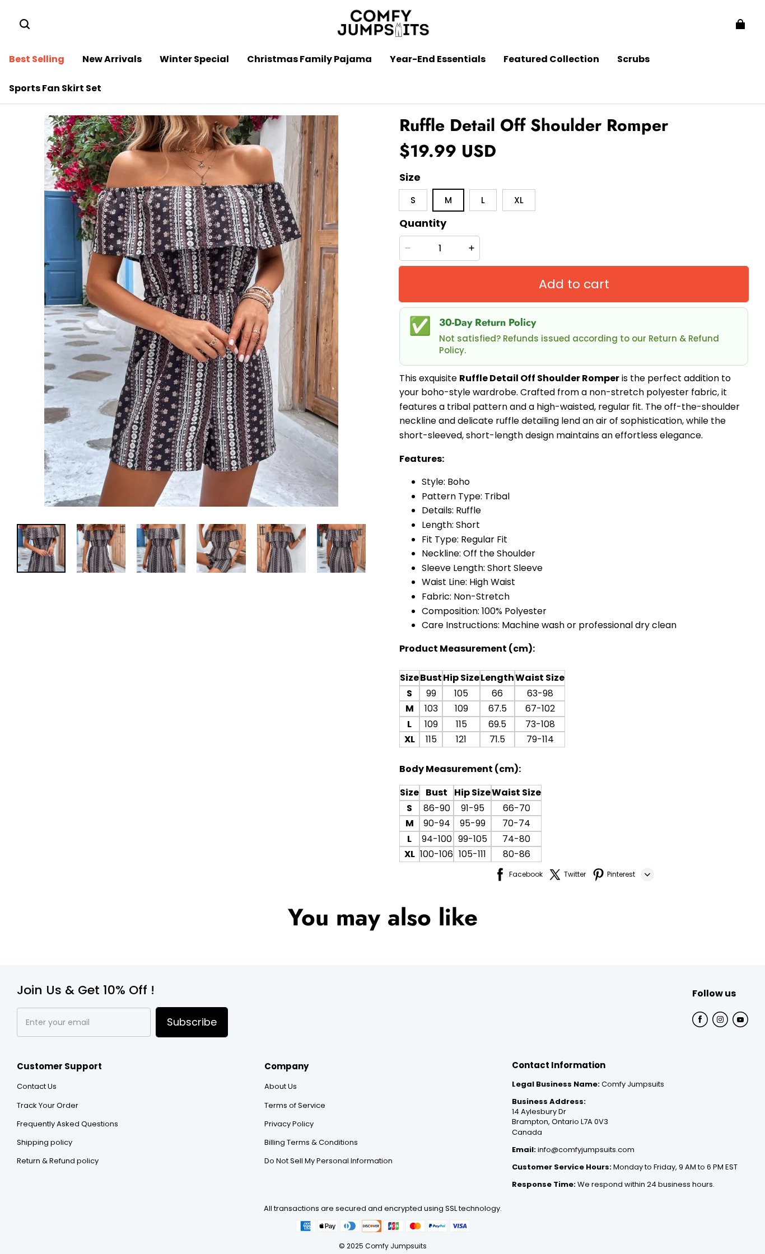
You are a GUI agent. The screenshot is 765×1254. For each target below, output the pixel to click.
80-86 (516, 854)
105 (461, 693)
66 (497, 693)
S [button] (413, 200)
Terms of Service (294, 1106)
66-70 (516, 808)
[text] (573, 554)
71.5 (497, 739)
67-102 (540, 708)
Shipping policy (44, 1143)
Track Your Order (47, 1106)
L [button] (483, 200)
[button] (24, 24)
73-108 (540, 724)
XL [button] (519, 200)
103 (431, 708)
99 (431, 693)
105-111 (472, 854)
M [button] (448, 200)
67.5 (497, 708)
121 (461, 739)
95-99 (473, 823)
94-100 (437, 838)
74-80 (516, 838)
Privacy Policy (289, 1124)
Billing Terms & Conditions (311, 1143)
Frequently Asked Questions (67, 1124)
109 (461, 708)
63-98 (540, 693)
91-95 (472, 808)
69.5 (497, 724)
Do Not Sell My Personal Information (328, 1161)
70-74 (516, 823)
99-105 (472, 838)
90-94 (436, 823)
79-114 (540, 739)
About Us (280, 1087)
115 (461, 724)
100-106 (436, 854)
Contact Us (37, 1087)
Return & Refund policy (58, 1161)
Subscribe (192, 1022)
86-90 (436, 808)
